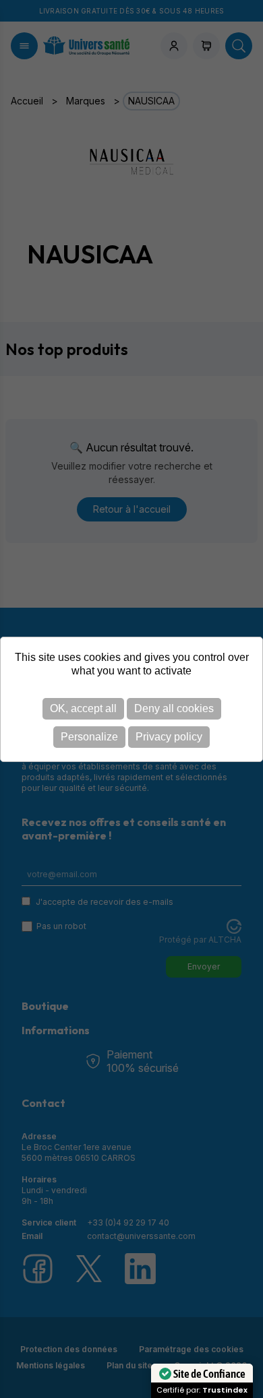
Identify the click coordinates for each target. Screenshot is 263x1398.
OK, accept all (83, 708)
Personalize (89, 736)
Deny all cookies (174, 708)
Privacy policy (169, 736)
